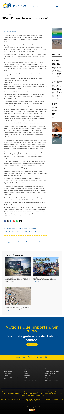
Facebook (27, 375)
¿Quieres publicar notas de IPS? (11, 378)
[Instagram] (37, 357)
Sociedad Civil (24, 231)
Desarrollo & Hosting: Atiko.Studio (32, 407)
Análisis (6, 231)
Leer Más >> (54, 72)
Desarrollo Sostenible (17, 228)
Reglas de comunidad (30, 380)
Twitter (26, 373)
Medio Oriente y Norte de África (51, 380)
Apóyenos (6, 375)
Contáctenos (7, 373)
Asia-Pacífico (12, 231)
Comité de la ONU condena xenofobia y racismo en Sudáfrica (44, 278)
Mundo (18, 231)
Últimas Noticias (31, 228)
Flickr (25, 378)
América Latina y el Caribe (52, 371)
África (46, 369)
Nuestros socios (8, 371)
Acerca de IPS (7, 369)
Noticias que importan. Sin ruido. (32, 329)
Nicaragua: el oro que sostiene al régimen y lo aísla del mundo (55, 110)
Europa (47, 378)
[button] (5, 221)
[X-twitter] (33, 357)
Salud (25, 228)
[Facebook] (28, 357)
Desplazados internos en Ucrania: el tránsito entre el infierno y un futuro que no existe (17, 279)
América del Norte (50, 373)
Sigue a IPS (27, 369)
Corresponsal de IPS (10, 31)
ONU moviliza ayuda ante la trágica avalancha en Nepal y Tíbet (17, 308)
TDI (29, 231)
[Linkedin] (46, 357)
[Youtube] (41, 357)
